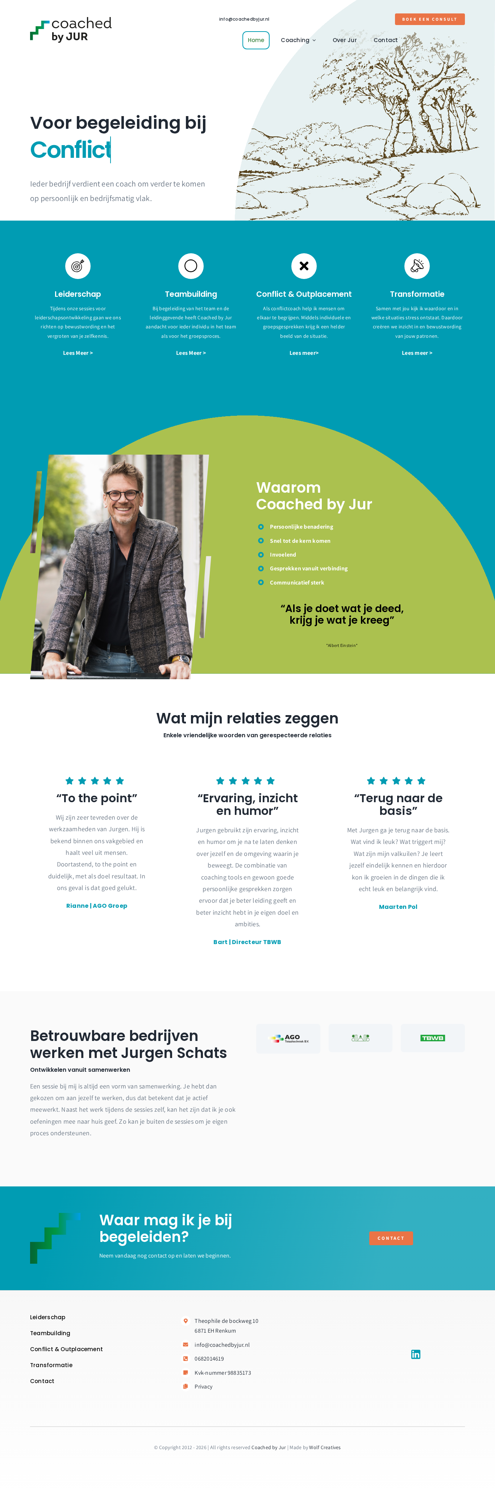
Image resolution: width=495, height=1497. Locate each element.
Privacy (203, 1386)
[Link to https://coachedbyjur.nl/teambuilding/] (191, 266)
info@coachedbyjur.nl (244, 19)
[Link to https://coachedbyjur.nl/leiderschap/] (78, 266)
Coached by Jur (268, 1447)
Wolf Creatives (325, 1447)
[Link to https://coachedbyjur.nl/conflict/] (304, 266)
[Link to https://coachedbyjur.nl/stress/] (417, 266)
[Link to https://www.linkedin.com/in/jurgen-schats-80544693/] (415, 1354)
